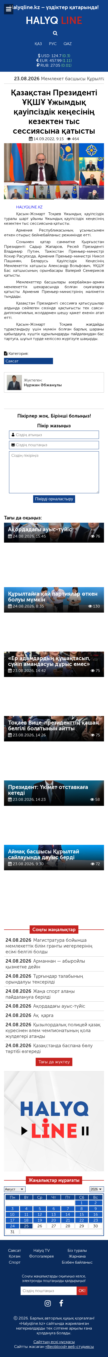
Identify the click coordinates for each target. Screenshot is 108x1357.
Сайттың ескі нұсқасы (54, 1341)
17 (12, 1220)
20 (53, 1220)
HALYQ (54, 20)
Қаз (38, 43)
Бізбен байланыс (77, 1262)
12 (40, 1214)
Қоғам (14, 1256)
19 (40, 1220)
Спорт (15, 1262)
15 (82, 1214)
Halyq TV (41, 1250)
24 (12, 1226)
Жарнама (77, 1256)
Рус (53, 43)
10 (12, 1214)
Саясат (12, 361)
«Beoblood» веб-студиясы (69, 1346)
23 (95, 1220)
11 (26, 1214)
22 (81, 1220)
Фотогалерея (41, 1256)
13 (53, 1214)
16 (95, 1214)
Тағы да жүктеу (54, 1062)
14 (68, 1214)
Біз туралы (77, 1250)
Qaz (68, 43)
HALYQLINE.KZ (29, 207)
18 (26, 1220)
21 (68, 1220)
